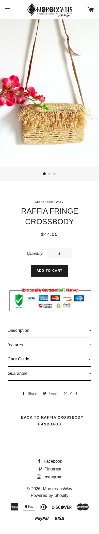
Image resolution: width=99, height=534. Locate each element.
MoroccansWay (57, 488)
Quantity (35, 253)
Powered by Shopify (50, 495)
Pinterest (52, 469)
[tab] (49, 331)
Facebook (52, 461)
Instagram (52, 477)
